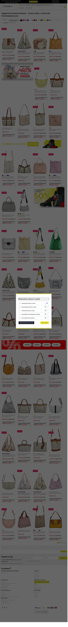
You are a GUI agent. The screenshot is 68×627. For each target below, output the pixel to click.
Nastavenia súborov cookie (29, 299)
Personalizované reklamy (28, 318)
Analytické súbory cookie (28, 310)
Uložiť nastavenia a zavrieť (26, 323)
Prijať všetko (44, 323)
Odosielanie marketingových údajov (31, 314)
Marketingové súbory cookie (29, 307)
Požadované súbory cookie (28, 303)
